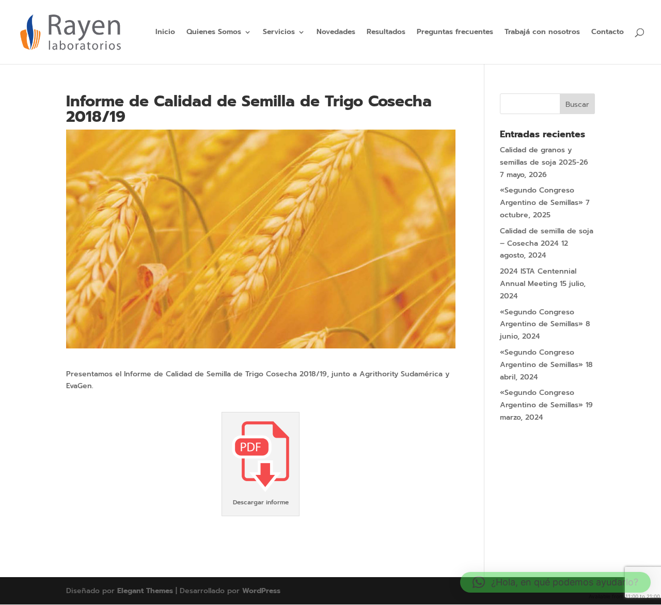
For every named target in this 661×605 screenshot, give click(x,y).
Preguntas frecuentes (455, 32)
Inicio (165, 32)
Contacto (607, 32)
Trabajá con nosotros (542, 32)
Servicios (279, 32)
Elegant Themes (145, 590)
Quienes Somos (213, 32)
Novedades (336, 32)
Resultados (386, 32)
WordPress (261, 590)
